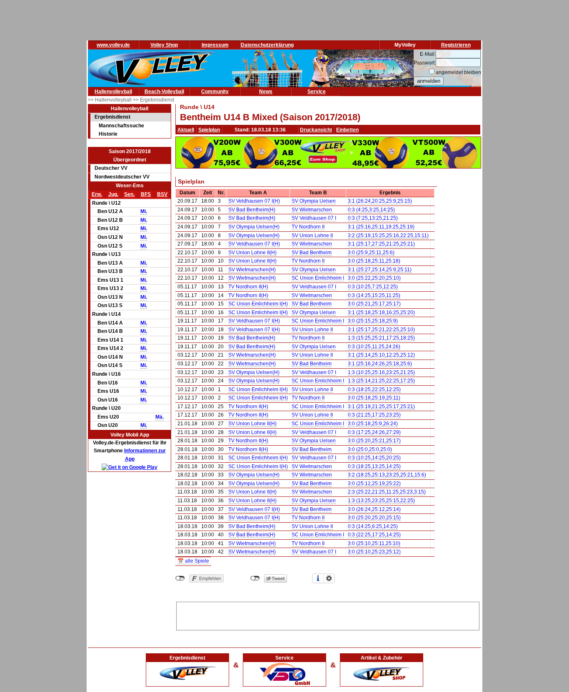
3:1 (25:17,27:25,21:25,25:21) (381, 244)
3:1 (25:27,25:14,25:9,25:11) (380, 270)
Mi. (143, 211)
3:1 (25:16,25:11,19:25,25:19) (381, 227)
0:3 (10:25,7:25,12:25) (373, 287)
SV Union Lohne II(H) (252, 252)
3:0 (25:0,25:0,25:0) (370, 449)
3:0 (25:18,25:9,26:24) (373, 424)
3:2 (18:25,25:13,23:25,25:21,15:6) (387, 475)
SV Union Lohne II (312, 235)
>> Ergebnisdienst (153, 100)
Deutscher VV (111, 168)
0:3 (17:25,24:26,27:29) (374, 432)
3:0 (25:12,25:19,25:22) (374, 483)
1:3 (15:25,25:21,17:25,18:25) (381, 338)
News (265, 91)
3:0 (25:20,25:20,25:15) (374, 518)
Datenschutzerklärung (267, 45)
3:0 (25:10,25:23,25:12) (374, 552)
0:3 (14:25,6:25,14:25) (373, 526)
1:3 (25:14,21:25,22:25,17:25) (381, 381)
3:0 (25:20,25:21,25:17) (374, 441)
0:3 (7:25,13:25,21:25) (373, 218)
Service (316, 91)
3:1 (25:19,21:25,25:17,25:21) (381, 406)
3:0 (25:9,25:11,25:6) (371, 252)
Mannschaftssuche (121, 126)
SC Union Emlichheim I (318, 278)
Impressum (215, 45)
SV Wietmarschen (312, 210)
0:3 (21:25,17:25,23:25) (374, 415)
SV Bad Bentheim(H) (251, 210)
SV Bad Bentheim (312, 252)
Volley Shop (164, 45)
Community (215, 91)
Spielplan (209, 130)
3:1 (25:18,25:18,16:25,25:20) (381, 312)
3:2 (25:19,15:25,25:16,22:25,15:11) (388, 235)
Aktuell (185, 130)
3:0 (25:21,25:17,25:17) (374, 304)
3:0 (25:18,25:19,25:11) (374, 398)
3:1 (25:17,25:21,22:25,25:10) (381, 329)
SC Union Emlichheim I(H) (258, 304)
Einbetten (347, 130)
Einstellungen (329, 578)
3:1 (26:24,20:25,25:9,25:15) (380, 201)
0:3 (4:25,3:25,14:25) (371, 210)
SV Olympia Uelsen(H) (254, 227)
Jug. (113, 194)
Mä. (159, 417)
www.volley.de (113, 45)
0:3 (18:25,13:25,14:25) (374, 466)
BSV (162, 194)
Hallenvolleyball (113, 91)
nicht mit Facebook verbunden (180, 578)
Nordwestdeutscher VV (122, 177)
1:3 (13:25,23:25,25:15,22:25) (381, 500)
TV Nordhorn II (308, 227)
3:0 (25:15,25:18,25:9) (373, 321)
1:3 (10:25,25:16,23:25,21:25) (381, 372)
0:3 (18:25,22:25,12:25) (374, 389)
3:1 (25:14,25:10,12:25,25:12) (381, 355)
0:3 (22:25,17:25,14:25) (374, 535)
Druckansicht (316, 130)
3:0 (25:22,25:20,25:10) (374, 278)
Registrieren (456, 45)
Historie (108, 134)
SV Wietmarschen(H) (252, 270)
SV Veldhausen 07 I (314, 218)
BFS (146, 194)
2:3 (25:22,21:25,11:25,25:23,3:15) (387, 492)
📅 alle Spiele (193, 561)
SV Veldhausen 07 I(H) (254, 201)
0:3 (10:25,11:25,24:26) (374, 347)
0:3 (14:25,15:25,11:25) (374, 295)
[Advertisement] (327, 614)
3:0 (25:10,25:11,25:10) (374, 543)
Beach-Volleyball (164, 91)
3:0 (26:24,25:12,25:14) (374, 509)
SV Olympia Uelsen (314, 201)
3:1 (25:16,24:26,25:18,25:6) (380, 364)
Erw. (97, 194)
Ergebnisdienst (112, 117)
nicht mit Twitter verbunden (255, 578)
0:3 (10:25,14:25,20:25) (374, 458)
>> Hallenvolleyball (110, 100)
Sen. (129, 194)
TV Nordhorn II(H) (248, 287)
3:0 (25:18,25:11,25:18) (374, 261)
